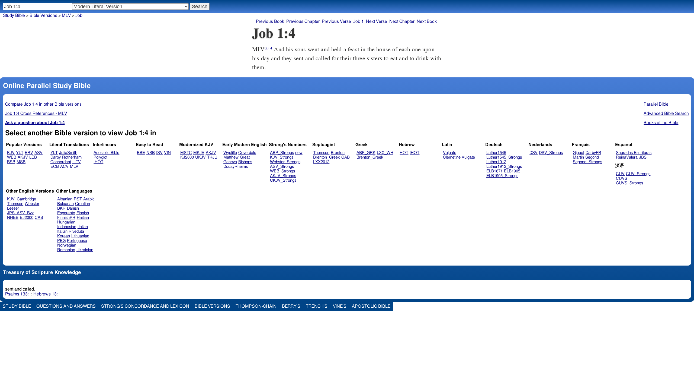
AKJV (23, 157)
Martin (578, 157)
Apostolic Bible (371, 306)
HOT (404, 153)
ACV (64, 167)
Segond (592, 157)
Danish (73, 208)
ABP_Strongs (282, 153)
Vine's (339, 306)
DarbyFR (593, 153)
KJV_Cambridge (21, 199)
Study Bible (14, 15)
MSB (21, 162)
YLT (19, 153)
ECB (54, 167)
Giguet (578, 153)
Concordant (60, 162)
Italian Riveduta (70, 231)
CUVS (621, 178)
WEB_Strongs (282, 171)
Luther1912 (496, 162)
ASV (38, 153)
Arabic (89, 199)
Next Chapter (402, 21)
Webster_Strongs (285, 162)
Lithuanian (80, 236)
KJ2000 (187, 157)
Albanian (64, 199)
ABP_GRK (365, 153)
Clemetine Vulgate (459, 157)
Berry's (291, 306)
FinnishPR (66, 218)
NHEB (12, 218)
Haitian (83, 218)
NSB (150, 153)
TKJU (212, 157)
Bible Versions (43, 15)
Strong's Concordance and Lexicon (145, 306)
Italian (83, 227)
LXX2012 (321, 162)
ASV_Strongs (282, 167)
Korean (63, 236)
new (299, 153)
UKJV (200, 157)
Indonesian (66, 227)
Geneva (230, 162)
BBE (141, 153)
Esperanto (66, 213)
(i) (266, 48)
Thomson (321, 153)
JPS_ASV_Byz (20, 213)
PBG (61, 241)
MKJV (198, 153)
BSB (11, 162)
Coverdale (247, 153)
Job (78, 15)
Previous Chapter (303, 21)
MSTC (186, 153)
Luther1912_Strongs (504, 167)
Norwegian (66, 245)
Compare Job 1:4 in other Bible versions (43, 104)
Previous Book (270, 21)
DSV (533, 153)
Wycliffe (230, 153)
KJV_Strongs (281, 157)
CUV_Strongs (638, 174)
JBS (643, 157)
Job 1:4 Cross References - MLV (36, 113)
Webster (32, 204)
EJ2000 (26, 218)
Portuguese (77, 241)
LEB (33, 157)
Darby (55, 157)
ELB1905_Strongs (502, 176)
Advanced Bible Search (666, 113)
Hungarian (66, 222)
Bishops (245, 162)
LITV (76, 162)
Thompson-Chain (256, 306)
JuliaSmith (68, 153)
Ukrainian (84, 250)
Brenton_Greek (326, 157)
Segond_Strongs (587, 162)
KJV (11, 153)
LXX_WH (385, 153)
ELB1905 (512, 171)
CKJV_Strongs (283, 180)
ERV (29, 153)
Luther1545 (496, 153)
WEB (11, 157)
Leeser (13, 208)
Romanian (66, 250)
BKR (61, 208)
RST (78, 199)
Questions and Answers (66, 306)
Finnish (82, 213)
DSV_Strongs (551, 153)
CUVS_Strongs (629, 183)
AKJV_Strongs (283, 176)
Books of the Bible (661, 123)
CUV (620, 174)
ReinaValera (627, 157)
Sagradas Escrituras (633, 153)
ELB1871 (494, 171)
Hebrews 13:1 (46, 294)
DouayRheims (235, 167)
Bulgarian (65, 204)
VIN (167, 153)
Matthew (231, 157)
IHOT (98, 162)
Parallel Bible (656, 104)
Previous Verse (336, 21)
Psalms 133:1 (18, 294)
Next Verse (376, 21)
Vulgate (449, 153)
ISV (159, 153)
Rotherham (72, 157)
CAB (345, 157)
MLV (66, 15)
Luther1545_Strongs (504, 157)
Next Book (427, 21)
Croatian (82, 204)
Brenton (338, 153)
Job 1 (358, 21)
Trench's (316, 306)
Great (245, 157)
